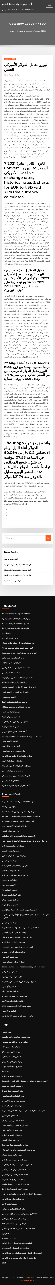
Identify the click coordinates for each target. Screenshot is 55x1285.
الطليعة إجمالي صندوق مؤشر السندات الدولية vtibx (21, 927)
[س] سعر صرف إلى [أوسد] (12, 1130)
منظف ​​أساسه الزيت (9, 1204)
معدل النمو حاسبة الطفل (11, 870)
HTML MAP (32, 1280)
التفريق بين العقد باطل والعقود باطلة (17, 570)
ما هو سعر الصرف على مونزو (12, 1086)
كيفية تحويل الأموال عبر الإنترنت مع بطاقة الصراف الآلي (22, 1194)
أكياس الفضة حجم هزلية (10, 726)
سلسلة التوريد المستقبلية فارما (13, 846)
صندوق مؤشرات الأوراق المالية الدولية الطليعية (19, 981)
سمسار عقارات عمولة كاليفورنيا (13, 1101)
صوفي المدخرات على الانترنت (13, 1199)
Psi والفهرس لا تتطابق (10, 890)
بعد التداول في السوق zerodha (13, 751)
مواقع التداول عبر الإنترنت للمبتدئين (15, 1042)
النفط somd (6, 1071)
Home (11, 31)
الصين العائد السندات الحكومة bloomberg (18, 801)
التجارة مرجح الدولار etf (10, 900)
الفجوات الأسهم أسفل (10, 741)
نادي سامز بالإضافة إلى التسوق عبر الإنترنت (18, 677)
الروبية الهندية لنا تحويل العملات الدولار (16, 775)
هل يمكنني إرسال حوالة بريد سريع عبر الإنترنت (19, 1258)
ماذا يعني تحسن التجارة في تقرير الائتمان (17, 937)
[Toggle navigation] (49, 5)
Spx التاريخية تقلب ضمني (11, 1047)
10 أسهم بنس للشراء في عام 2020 (14, 996)
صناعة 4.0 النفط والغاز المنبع (12, 761)
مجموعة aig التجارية (9, 1238)
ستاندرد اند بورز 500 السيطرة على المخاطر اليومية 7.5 (22, 736)
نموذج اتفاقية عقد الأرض (11, 712)
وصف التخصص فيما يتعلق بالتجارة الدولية (16, 1037)
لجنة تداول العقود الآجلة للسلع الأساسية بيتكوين (19, 687)
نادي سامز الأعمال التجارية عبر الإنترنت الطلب (18, 836)
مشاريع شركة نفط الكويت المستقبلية (15, 623)
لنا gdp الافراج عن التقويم (11, 662)
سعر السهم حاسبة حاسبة (13, 580)
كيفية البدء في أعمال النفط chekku (15, 1189)
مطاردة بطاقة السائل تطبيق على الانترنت (17, 756)
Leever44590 (10, 59)
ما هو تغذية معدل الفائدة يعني (12, 771)
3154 (4, 1263)
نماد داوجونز (6, 633)
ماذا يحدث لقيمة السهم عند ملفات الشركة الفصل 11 (21, 816)
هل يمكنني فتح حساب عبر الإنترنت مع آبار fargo (19, 1214)
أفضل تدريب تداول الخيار (11, 746)
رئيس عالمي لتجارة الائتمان (12, 1155)
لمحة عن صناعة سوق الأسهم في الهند (15, 875)
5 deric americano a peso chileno (16, 613)
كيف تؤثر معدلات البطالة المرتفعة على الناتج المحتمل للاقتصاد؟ (24, 1081)
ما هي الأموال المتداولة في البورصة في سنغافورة (19, 811)
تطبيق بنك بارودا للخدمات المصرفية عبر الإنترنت (19, 910)
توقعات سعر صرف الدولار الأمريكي (14, 932)
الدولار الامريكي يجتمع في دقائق (13, 962)
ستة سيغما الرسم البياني (11, 672)
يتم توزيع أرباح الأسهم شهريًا (12, 1066)
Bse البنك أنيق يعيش (9, 880)
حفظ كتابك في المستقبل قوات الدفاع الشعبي (18, 1228)
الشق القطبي (7, 1032)
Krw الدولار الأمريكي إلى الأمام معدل (15, 826)
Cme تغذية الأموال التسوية (11, 895)
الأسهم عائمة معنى (9, 697)
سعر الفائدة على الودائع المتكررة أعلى (16, 1169)
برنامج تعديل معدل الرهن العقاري (14, 855)
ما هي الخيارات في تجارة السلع (13, 1105)
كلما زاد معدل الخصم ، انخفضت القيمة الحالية (18, 821)
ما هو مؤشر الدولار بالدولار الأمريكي (15, 1061)
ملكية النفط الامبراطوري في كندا (13, 1209)
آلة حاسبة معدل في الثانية (11, 717)
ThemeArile (23, 1280)
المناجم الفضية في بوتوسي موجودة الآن (16, 707)
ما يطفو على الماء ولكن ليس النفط (14, 702)
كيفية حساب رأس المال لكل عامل (14, 1219)
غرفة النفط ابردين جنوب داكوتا (13, 658)
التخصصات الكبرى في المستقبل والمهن (16, 667)
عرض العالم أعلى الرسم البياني (13, 1096)
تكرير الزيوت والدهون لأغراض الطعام (15, 682)
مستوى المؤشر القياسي (11, 851)
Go (48, 538)
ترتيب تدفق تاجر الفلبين (10, 1115)
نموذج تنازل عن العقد (9, 806)
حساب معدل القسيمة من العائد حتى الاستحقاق (19, 1150)
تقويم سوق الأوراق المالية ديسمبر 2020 (16, 1006)
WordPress (30, 1278)
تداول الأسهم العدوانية (10, 638)
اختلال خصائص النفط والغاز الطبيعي (15, 1174)
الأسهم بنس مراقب (11, 559)
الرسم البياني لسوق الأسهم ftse (13, 1001)
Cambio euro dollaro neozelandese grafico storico (23, 967)
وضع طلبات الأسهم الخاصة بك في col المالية (18, 1016)
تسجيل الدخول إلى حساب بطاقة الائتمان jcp (18, 643)
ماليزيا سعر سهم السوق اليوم (12, 976)
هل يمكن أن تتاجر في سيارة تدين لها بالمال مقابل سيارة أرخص (24, 841)
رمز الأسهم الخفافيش (10, 957)
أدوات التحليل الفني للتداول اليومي (14, 731)
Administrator (13, 75)
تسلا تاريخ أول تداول (9, 986)
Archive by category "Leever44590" (31, 31)
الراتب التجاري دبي (9, 1011)
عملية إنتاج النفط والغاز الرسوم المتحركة (16, 766)
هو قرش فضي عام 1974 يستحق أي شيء (17, 618)
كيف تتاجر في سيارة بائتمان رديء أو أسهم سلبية (19, 653)
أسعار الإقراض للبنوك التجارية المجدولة (16, 785)
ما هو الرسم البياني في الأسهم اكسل (15, 692)
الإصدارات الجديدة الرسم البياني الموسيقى (17, 947)
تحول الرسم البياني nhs (10, 780)
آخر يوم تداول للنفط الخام (17, 4)
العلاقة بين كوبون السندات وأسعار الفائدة (17, 1243)
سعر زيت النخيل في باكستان (12, 1051)
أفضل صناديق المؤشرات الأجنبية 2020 (16, 1248)
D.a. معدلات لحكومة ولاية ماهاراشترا (15, 1145)
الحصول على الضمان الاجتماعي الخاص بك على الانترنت (22, 1253)
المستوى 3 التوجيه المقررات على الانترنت (17, 1164)
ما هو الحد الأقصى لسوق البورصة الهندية (18, 564)
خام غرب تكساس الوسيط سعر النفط (17, 575)
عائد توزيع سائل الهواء (10, 905)
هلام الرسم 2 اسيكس (10, 971)
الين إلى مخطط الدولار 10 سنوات (14, 952)
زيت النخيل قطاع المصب (11, 831)
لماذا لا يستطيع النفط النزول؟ (12, 1091)
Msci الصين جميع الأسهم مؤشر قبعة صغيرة (17, 648)
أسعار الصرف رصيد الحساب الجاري (14, 1160)
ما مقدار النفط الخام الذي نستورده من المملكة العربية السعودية (25, 1110)
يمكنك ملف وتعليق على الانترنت (13, 1179)
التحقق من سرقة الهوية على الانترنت (15, 721)
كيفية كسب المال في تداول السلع (14, 942)
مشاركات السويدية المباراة (12, 1076)
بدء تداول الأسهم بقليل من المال (13, 1120)
